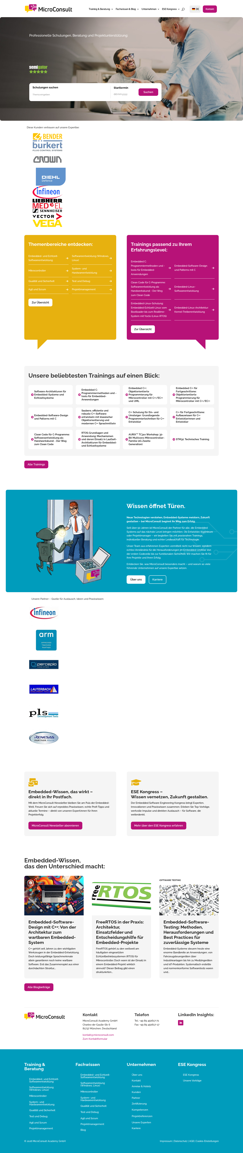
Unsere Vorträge (192, 1080)
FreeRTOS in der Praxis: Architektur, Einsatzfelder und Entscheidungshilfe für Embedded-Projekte (120, 932)
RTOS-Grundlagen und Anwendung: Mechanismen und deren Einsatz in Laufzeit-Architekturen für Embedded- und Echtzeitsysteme (99, 439)
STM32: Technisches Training (192, 439)
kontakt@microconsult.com (98, 1034)
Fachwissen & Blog (126, 9)
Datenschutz (180, 1141)
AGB (191, 1141)
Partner (136, 1097)
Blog (83, 1129)
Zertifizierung (139, 1103)
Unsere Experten (141, 1122)
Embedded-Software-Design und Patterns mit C (190, 268)
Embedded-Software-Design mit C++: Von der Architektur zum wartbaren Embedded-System (52, 932)
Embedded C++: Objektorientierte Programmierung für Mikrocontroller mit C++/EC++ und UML (146, 395)
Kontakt (210, 9)
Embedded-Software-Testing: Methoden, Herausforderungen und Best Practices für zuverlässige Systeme (188, 932)
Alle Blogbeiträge (39, 987)
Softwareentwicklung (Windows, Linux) (90, 258)
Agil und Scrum (37, 289)
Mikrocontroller (37, 270)
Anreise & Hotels (141, 1086)
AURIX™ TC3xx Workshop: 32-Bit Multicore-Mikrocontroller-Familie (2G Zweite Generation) (146, 439)
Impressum (166, 1141)
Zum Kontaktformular (95, 1038)
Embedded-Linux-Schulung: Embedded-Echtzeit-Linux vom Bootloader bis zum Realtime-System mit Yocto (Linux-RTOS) (149, 310)
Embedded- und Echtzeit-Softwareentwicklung (43, 258)
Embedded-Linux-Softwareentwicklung (186, 289)
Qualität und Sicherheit (41, 281)
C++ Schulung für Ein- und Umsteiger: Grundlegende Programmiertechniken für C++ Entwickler (146, 417)
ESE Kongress (169, 9)
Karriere (157, 579)
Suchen (148, 92)
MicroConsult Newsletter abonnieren (55, 825)
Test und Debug (81, 281)
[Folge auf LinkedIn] (180, 1022)
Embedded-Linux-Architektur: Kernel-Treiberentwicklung (191, 309)
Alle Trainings (36, 464)
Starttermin (121, 87)
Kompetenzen (140, 1109)
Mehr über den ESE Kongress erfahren (158, 825)
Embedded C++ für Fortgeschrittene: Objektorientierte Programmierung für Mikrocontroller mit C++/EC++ (193, 395)
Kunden (136, 1092)
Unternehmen (149, 9)
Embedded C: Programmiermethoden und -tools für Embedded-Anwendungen (148, 268)
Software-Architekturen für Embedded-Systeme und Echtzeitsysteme (50, 394)
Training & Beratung (99, 9)
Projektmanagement (84, 289)
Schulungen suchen (45, 87)
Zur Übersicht (40, 302)
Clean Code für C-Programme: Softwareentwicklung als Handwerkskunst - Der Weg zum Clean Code (148, 289)
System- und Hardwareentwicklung (84, 270)
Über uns (136, 579)
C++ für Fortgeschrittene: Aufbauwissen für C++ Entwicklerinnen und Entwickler (190, 417)
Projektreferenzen (142, 1116)
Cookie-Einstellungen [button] (207, 1141)
